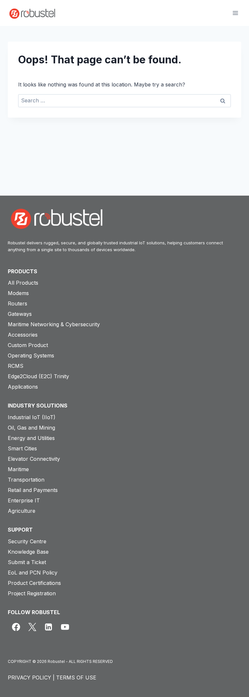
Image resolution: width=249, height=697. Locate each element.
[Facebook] (16, 627)
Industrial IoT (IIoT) (31, 417)
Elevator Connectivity (34, 459)
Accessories (23, 334)
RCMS (15, 366)
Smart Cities (22, 448)
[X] (32, 627)
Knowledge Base (28, 552)
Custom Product (28, 345)
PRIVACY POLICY (29, 677)
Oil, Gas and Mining (31, 427)
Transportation (26, 479)
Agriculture (21, 511)
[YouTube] (65, 627)
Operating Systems (31, 355)
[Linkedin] (49, 627)
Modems (18, 293)
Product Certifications (34, 583)
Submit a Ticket (27, 562)
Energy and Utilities (31, 438)
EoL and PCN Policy (32, 572)
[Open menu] (235, 13)
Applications (23, 386)
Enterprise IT (24, 500)
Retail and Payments (33, 490)
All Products (23, 282)
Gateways (20, 314)
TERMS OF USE (76, 677)
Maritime (18, 469)
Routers (17, 303)
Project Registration (32, 593)
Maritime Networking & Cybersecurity (54, 324)
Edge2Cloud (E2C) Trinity (38, 376)
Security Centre (27, 541)
